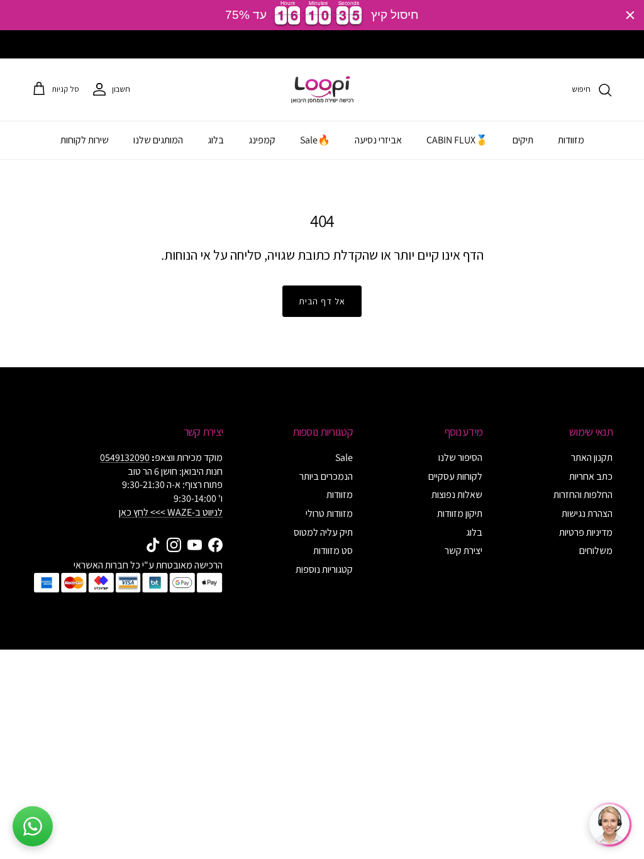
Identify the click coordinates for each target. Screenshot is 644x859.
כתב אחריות (591, 476)
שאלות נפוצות (456, 494)
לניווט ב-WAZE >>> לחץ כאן (171, 512)
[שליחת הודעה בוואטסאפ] (33, 826)
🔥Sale (315, 140)
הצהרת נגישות (587, 513)
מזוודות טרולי (329, 513)
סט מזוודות (333, 550)
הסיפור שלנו (460, 457)
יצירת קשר (463, 550)
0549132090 (125, 457)
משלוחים (596, 550)
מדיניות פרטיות (586, 532)
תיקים (523, 140)
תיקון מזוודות (459, 513)
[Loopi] (322, 89)
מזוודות (571, 140)
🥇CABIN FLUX (457, 140)
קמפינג (261, 140)
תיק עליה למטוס (323, 532)
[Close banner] (630, 15)
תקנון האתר (592, 457)
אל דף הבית (322, 301)
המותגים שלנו (158, 140)
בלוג (216, 140)
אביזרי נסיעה (378, 140)
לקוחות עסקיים (455, 476)
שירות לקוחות (84, 140)
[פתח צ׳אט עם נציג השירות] (609, 824)
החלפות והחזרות (583, 494)
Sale (344, 457)
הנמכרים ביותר (326, 476)
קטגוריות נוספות (324, 569)
